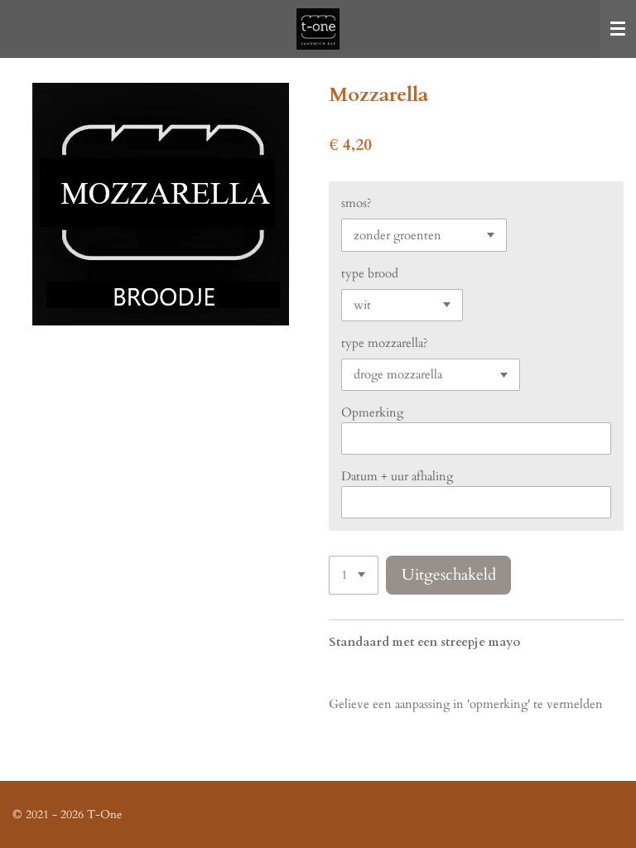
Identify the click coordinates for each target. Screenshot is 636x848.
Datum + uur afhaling (397, 476)
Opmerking (372, 412)
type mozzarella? (384, 343)
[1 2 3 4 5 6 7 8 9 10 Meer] (353, 575)
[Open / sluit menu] (618, 29)
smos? (356, 203)
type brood (369, 273)
